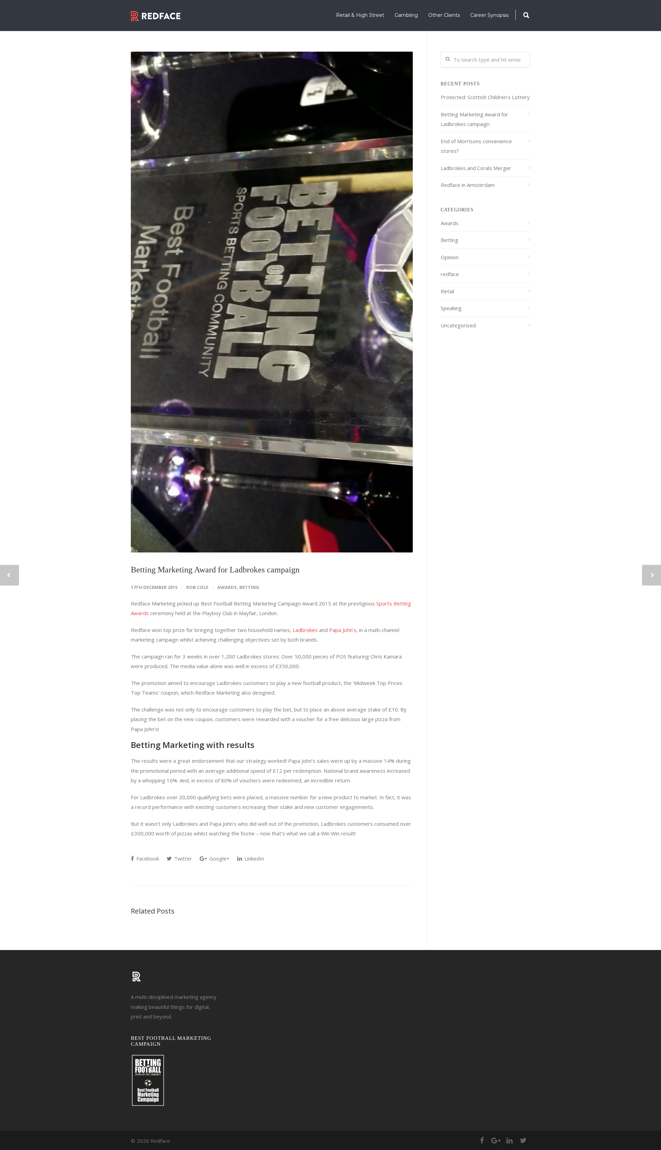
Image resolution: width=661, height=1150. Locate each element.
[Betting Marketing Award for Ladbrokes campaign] (272, 302)
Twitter (182, 858)
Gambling (406, 15)
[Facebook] (482, 1140)
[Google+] (496, 1140)
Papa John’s (342, 629)
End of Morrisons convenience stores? (476, 146)
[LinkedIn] (509, 1140)
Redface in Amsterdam (468, 184)
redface (450, 274)
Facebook (147, 858)
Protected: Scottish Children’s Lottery (485, 97)
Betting (249, 587)
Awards (227, 587)
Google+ (219, 858)
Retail (447, 291)
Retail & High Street (360, 15)
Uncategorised (458, 325)
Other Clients (444, 15)
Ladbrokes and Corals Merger (476, 168)
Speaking (451, 308)
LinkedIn (253, 858)
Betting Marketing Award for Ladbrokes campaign (215, 569)
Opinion (450, 257)
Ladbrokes (305, 629)
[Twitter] (523, 1140)
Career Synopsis (489, 15)
